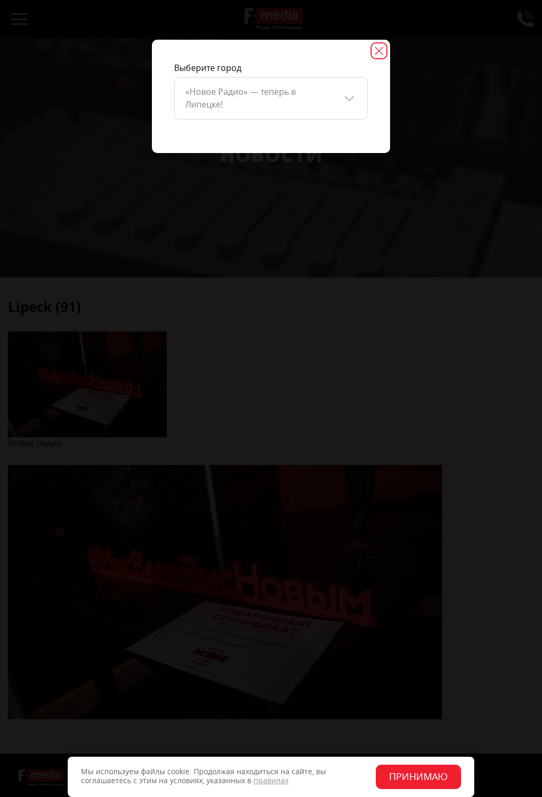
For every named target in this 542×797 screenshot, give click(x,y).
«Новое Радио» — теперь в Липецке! (240, 98)
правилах (271, 780)
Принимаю (418, 777)
